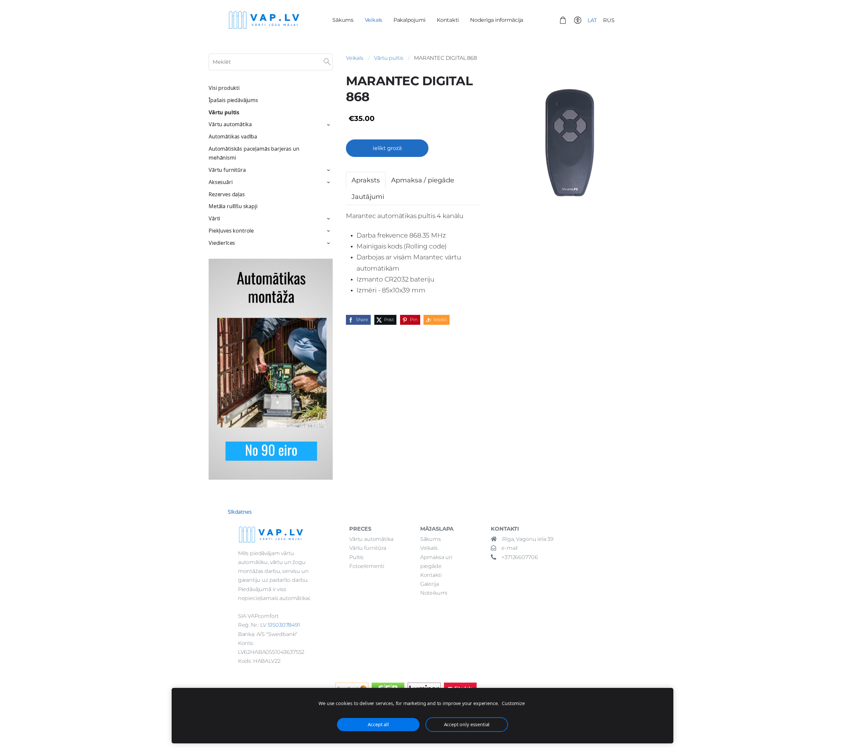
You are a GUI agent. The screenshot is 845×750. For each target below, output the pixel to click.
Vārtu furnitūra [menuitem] (227, 169)
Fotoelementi (366, 566)
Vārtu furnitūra (367, 548)
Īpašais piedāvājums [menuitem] (233, 100)
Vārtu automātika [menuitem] (230, 124)
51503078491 (284, 625)
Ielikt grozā (387, 148)
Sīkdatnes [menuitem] (240, 511)
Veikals (354, 58)
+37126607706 (519, 557)
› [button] (329, 125)
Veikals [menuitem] (373, 20)
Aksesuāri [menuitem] (221, 182)
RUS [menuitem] (609, 20)
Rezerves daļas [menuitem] (227, 194)
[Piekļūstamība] (577, 20)
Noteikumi (434, 593)
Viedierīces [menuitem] (222, 242)
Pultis (356, 557)
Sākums (430, 539)
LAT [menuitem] (592, 20)
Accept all (378, 724)
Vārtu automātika (371, 539)
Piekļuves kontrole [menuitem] (231, 230)
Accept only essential (467, 724)
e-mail (509, 548)
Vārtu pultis (388, 58)
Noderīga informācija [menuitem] (496, 20)
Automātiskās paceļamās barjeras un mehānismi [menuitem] (254, 153)
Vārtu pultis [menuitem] (224, 112)
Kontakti (431, 575)
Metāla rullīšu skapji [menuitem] (233, 206)
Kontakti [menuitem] (448, 20)
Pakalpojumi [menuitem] (409, 20)
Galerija (429, 584)
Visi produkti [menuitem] (224, 88)
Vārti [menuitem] (214, 218)
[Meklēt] (327, 62)
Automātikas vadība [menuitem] (233, 136)
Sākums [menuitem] (343, 20)
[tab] (366, 180)
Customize (513, 703)
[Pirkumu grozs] (563, 20)
